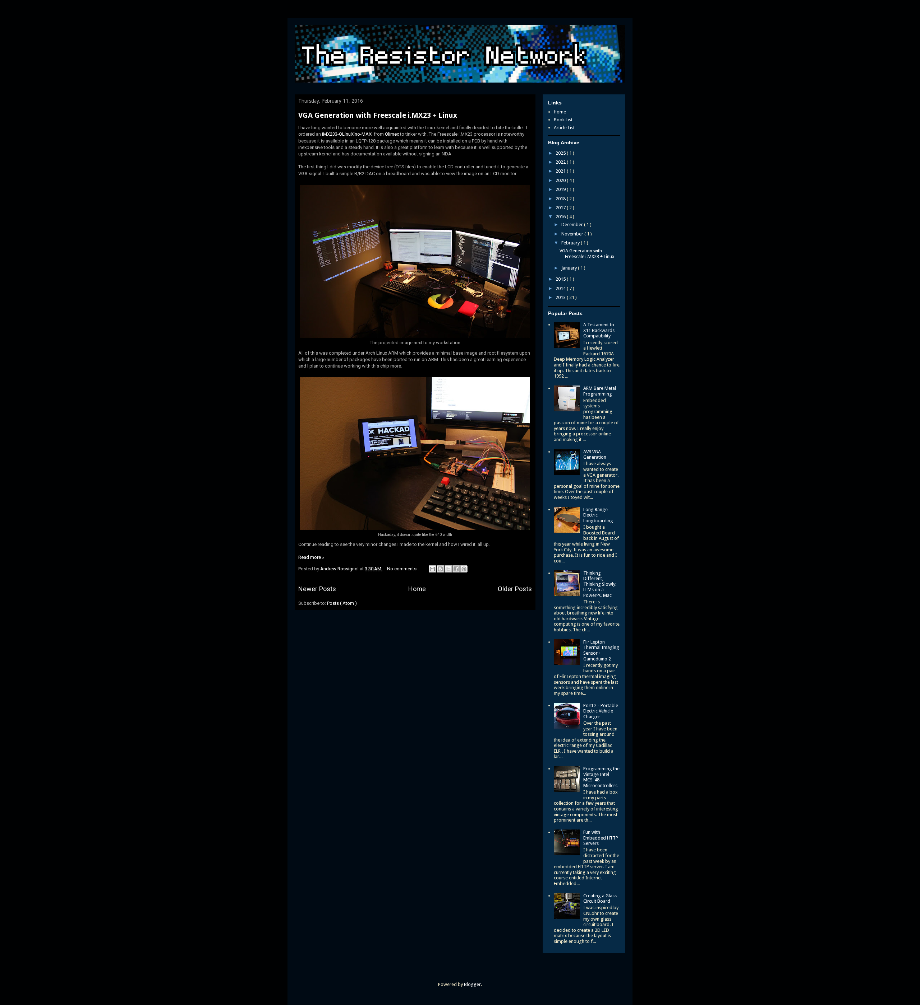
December (572, 224)
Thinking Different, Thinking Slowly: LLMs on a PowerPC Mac (599, 584)
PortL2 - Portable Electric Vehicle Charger (600, 711)
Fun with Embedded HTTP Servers (600, 837)
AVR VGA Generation (594, 454)
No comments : (403, 568)
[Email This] (432, 568)
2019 (561, 189)
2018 (561, 198)
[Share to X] (448, 568)
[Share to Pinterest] (464, 568)
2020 (561, 180)
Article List (564, 127)
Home (417, 589)
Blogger (472, 984)
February (571, 243)
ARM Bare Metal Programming (599, 391)
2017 (561, 207)
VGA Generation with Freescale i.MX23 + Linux (377, 115)
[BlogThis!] (440, 568)
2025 (561, 153)
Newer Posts (317, 589)
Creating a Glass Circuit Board (600, 898)
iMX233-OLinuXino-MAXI (347, 134)
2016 (561, 216)
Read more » (311, 557)
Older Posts (515, 589)
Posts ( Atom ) (342, 603)
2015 (561, 279)
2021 (561, 171)
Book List (563, 119)
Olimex (392, 134)
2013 (561, 297)
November (572, 234)
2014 (561, 288)
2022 (561, 162)
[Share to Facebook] (456, 568)
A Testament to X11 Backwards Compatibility (599, 330)
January (569, 268)
